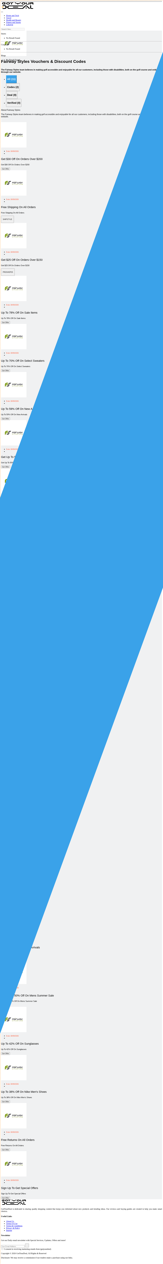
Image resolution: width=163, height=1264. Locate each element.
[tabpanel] (81, 713)
